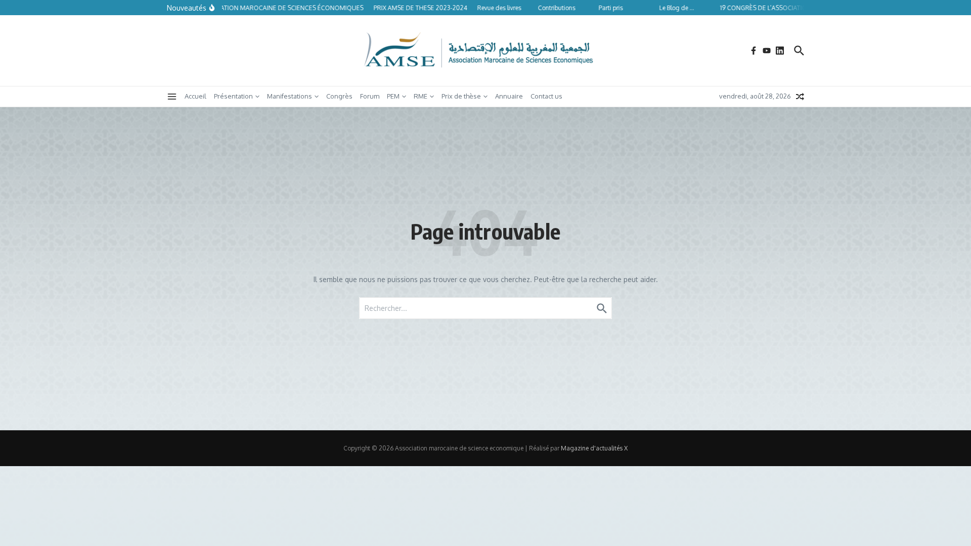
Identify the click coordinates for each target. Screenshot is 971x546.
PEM (393, 96)
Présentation (233, 96)
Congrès (339, 96)
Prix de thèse (461, 96)
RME (420, 96)
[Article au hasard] (800, 97)
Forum (369, 96)
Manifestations (289, 96)
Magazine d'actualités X (594, 448)
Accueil (195, 96)
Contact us (546, 96)
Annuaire (509, 96)
